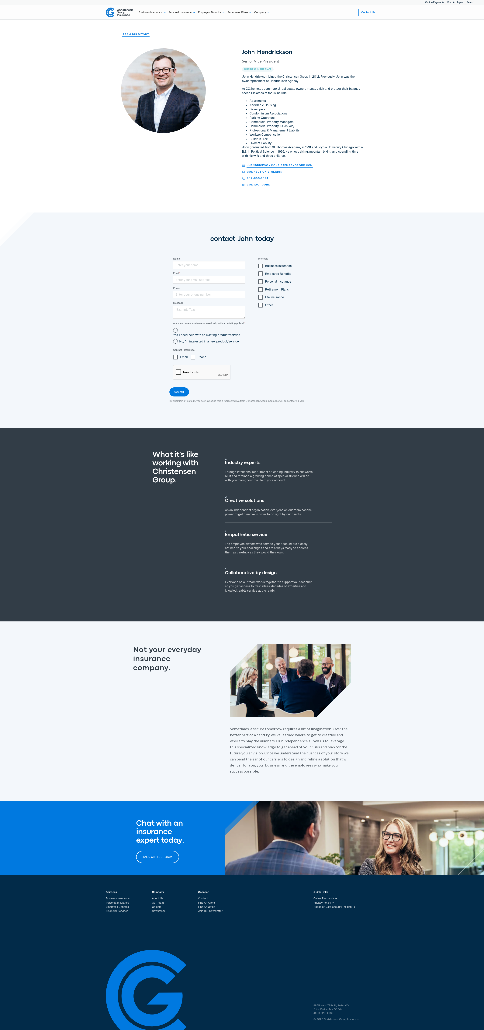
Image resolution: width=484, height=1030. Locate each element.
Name (176, 258)
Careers (156, 907)
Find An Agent (455, 2)
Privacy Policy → (323, 902)
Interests (263, 258)
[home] (119, 12)
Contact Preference (184, 350)
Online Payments (434, 2)
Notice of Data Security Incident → (334, 907)
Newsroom (158, 911)
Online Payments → (325, 898)
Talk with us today (158, 857)
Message (178, 302)
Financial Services (117, 911)
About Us (157, 898)
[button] (152, 12)
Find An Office (206, 907)
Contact (203, 898)
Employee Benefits (117, 907)
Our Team (158, 902)
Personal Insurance (117, 902)
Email (176, 273)
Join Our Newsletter (210, 911)
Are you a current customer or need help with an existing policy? (209, 323)
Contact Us (368, 12)
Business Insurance (118, 898)
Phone (176, 288)
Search (470, 2)
